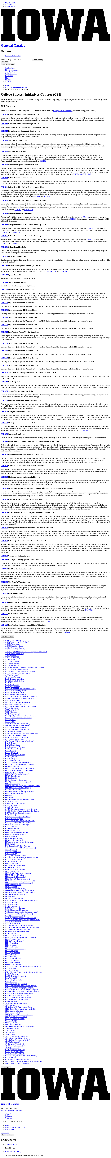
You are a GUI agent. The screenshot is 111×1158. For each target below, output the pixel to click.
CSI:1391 (4, 365)
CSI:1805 (4, 499)
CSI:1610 (4, 441)
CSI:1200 (4, 256)
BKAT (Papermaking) (12, 687)
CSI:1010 (4, 124)
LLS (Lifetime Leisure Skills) (15, 865)
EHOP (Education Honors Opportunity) (19, 770)
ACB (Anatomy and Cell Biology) (17, 642)
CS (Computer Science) (13, 731)
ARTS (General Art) (12, 665)
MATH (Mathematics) (12, 871)
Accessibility (9, 1129)
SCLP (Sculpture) (11, 1005)
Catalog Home (10, 6)
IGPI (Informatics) (11, 826)
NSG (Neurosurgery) (12, 906)
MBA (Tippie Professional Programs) (18, 873)
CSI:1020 (4, 140)
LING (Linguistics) (11, 863)
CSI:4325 (4, 625)
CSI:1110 (4, 187)
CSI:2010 (4, 560)
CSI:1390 (4, 358)
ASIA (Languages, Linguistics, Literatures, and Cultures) (24, 667)
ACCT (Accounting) (12, 644)
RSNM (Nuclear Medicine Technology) (19, 993)
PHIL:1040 (87, 174)
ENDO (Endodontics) (12, 776)
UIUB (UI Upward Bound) (14, 1052)
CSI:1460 (4, 391)
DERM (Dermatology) (13, 749)
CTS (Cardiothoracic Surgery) (15, 739)
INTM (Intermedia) (11, 836)
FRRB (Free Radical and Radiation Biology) (20, 799)
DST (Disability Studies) (13, 760)
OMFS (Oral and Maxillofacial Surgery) (19, 914)
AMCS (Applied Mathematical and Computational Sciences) (26, 652)
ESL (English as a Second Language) (18, 788)
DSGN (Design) (10, 758)
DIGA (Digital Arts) (12, 753)
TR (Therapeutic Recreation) (15, 1046)
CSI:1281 (4, 310)
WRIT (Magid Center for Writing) (17, 1063)
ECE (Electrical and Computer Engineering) (20, 764)
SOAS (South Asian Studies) (15, 1019)
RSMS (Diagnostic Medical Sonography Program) (22, 991)
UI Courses (9, 76)
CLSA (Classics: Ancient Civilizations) (18, 718)
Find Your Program (11, 70)
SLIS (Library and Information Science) (19, 1015)
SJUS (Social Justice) (12, 1013)
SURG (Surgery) (11, 1032)
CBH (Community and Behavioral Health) (19, 698)
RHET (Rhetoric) (11, 982)
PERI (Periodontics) (12, 947)
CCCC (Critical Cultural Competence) (18, 702)
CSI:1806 (4, 512)
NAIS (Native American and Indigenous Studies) (22, 900)
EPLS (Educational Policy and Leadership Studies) (22, 786)
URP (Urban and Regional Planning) (17, 1059)
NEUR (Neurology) (12, 902)
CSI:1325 (4, 332)
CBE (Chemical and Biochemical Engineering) (21, 696)
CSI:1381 (4, 350)
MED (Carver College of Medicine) (17, 879)
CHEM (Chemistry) (12, 710)
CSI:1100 (4, 178)
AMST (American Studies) (14, 654)
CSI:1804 (4, 488)
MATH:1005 (64, 271)
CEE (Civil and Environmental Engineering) (20, 706)
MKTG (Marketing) (12, 887)
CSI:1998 (4, 556)
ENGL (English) (11, 778)
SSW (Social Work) (12, 1028)
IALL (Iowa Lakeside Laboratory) (17, 824)
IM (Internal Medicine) (13, 828)
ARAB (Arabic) (10, 659)
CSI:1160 (36, 196)
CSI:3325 (4, 614)
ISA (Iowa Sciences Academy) (15, 840)
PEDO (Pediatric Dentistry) (14, 941)
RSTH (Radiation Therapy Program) (17, 999)
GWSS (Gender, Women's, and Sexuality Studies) (22, 811)
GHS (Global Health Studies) (15, 803)
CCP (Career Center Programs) (15, 704)
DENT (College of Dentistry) (15, 747)
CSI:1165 (18, 210)
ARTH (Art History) (12, 663)
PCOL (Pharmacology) (13, 939)
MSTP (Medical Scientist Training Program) (20, 892)
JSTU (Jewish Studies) (13, 852)
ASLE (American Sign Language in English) (20, 671)
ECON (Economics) (12, 766)
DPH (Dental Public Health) (15, 755)
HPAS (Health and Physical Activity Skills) (20, 821)
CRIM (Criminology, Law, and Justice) (18, 729)
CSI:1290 (4, 317)
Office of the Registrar (12, 56)
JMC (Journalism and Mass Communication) (20, 848)
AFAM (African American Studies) (17, 650)
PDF (6, 78)
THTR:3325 (51, 621)
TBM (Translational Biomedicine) (16, 1038)
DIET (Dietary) (10, 751)
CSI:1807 (4, 528)
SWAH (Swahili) (11, 1034)
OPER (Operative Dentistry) (15, 916)
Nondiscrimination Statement (15, 1127)
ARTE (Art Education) (13, 661)
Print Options (6, 1067)
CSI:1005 (4, 114)
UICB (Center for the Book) (15, 1050)
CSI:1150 (4, 213)
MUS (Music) (10, 896)
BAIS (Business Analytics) (14, 679)
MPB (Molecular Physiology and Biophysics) (20, 890)
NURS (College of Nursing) (15, 908)
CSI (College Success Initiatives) (16, 737)
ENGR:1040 (77, 174)
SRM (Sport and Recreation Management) (19, 1026)
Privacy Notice (10, 1125)
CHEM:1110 (28, 210)
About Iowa (9, 1114)
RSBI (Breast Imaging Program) (16, 984)
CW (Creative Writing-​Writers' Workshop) (19, 741)
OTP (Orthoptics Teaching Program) (17, 929)
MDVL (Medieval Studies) (14, 875)
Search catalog (6, 60)
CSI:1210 (4, 266)
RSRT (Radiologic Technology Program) (19, 997)
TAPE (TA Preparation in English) (17, 1036)
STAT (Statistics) (11, 1030)
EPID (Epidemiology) (12, 784)
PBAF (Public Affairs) (13, 935)
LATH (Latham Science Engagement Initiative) (21, 857)
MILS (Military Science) (13, 885)
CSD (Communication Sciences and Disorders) (21, 733)
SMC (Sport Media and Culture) (16, 1017)
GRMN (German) (11, 807)
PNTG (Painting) (11, 957)
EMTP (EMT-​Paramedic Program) (17, 774)
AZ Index (8, 5)
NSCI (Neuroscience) (12, 904)
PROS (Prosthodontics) (13, 964)
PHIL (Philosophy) (11, 951)
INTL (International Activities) (15, 834)
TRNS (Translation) (12, 1048)
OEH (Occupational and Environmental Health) (21, 912)
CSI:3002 (4, 602)
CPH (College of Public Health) (16, 727)
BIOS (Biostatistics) (12, 685)
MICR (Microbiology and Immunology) (19, 883)
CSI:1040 (4, 165)
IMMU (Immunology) (12, 830)
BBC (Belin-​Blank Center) (14, 681)
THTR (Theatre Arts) (12, 1042)
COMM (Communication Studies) (17, 725)
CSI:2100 (4, 582)
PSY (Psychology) (11, 968)
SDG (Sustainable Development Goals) (18, 1007)
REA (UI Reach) (11, 978)
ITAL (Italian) (10, 844)
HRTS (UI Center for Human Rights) (18, 823)
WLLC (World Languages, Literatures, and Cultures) (23, 1061)
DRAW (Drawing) (11, 757)
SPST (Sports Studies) (12, 1024)
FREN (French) (10, 797)
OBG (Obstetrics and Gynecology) (17, 910)
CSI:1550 (4, 423)
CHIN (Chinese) (11, 712)
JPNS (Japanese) (11, 850)
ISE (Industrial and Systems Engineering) (19, 842)
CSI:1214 (4, 282)
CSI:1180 (4, 247)
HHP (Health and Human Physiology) (18, 813)
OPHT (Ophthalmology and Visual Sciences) (20, 918)
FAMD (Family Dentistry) (14, 793)
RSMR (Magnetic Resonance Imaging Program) (21, 990)
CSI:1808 (4, 541)
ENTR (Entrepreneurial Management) (18, 782)
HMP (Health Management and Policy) (18, 817)
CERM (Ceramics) (11, 708)
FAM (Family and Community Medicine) (19, 791)
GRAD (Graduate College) (14, 805)
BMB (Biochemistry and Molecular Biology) (20, 689)
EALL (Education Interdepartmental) (17, 762)
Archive (8, 82)
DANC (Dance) (10, 743)
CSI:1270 (4, 289)
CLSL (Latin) (10, 722)
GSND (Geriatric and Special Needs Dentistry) (21, 809)
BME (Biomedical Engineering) (16, 691)
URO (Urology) (10, 1057)
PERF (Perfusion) (11, 945)
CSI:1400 (4, 372)
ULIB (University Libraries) (14, 1054)
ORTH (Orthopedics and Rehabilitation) (19, 925)
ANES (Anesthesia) (12, 656)
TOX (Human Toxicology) (14, 1044)
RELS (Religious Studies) (14, 980)
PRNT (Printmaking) (12, 962)
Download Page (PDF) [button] (13, 1151)
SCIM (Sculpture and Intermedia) (16, 1003)
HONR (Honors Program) (14, 819)
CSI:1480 (4, 400)
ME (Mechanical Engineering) (15, 877)
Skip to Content (10, 3)
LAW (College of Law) (13, 861)
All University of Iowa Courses (16, 87)
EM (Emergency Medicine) (14, 772)
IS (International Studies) (13, 838)
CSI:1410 (4, 382)
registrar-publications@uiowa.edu (12, 1110)
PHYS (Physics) (10, 955)
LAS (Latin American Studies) (15, 856)
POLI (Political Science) (13, 958)
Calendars (8, 1116)
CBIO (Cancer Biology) (13, 700)
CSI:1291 (4, 325)
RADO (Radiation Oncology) (15, 976)
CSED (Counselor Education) (15, 735)
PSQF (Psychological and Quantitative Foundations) (23, 966)
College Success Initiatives (62, 111)
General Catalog (13, 45)
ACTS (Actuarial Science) (14, 646)
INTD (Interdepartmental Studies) (16, 832)
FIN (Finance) (10, 795)
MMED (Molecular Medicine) (15, 889)
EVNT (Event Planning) (13, 790)
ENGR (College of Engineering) (16, 780)
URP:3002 (89, 610)
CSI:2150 (4, 593)
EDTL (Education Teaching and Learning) (19, 768)
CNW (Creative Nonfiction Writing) (17, 724)
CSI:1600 (4, 434)
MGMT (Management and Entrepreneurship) (20, 881)
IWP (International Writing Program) (17, 846)
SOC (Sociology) (11, 1021)
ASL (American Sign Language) (16, 669)
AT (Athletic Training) (12, 677)
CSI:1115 (4, 200)
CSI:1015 (4, 131)
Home (7, 85)
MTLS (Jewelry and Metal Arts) (16, 894)
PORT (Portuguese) (12, 960)
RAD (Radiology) (11, 974)
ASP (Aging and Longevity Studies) (17, 673)
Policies (8, 80)
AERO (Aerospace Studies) (14, 648)
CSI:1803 (4, 477)
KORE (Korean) (11, 854)
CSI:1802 (4, 466)
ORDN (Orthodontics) (13, 922)
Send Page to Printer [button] (12, 1144)
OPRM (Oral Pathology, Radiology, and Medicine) (22, 920)
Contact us (8, 1118)
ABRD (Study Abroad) (13, 640)
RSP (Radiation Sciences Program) (17, 995)
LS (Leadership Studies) (13, 867)
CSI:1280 (4, 303)
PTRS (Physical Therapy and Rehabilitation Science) (23, 972)
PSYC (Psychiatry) (11, 970)
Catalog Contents (11, 74)
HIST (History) (10, 815)
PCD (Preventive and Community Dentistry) (20, 937)
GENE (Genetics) (11, 801)
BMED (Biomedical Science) (15, 692)
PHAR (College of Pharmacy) (15, 949)
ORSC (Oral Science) (12, 924)
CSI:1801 (4, 454)
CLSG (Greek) (10, 720)
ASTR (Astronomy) (12, 675)
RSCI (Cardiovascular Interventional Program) (21, 986)
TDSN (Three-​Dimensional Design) (17, 1040)
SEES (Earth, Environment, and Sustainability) (21, 1009)
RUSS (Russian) (11, 1001)
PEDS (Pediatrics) (11, 943)
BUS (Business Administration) (16, 694)
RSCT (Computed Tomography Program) (19, 988)
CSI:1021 (4, 151)
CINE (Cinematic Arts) (13, 714)
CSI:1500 (4, 412)
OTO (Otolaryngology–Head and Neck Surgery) (22, 927)
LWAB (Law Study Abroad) (15, 869)
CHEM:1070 (47, 196)
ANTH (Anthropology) (13, 658)
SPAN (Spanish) (11, 1023)
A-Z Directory (10, 72)
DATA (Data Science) (12, 745)
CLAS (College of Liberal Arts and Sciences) (20, 716)
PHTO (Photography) (12, 953)
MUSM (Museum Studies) (14, 898)
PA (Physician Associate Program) (17, 931)
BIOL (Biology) (10, 683)
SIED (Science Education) (14, 1011)
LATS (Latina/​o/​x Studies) (14, 859)
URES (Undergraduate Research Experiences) (21, 1056)
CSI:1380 (4, 343)
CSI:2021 (4, 569)
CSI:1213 (4, 275)
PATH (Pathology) (11, 933)
